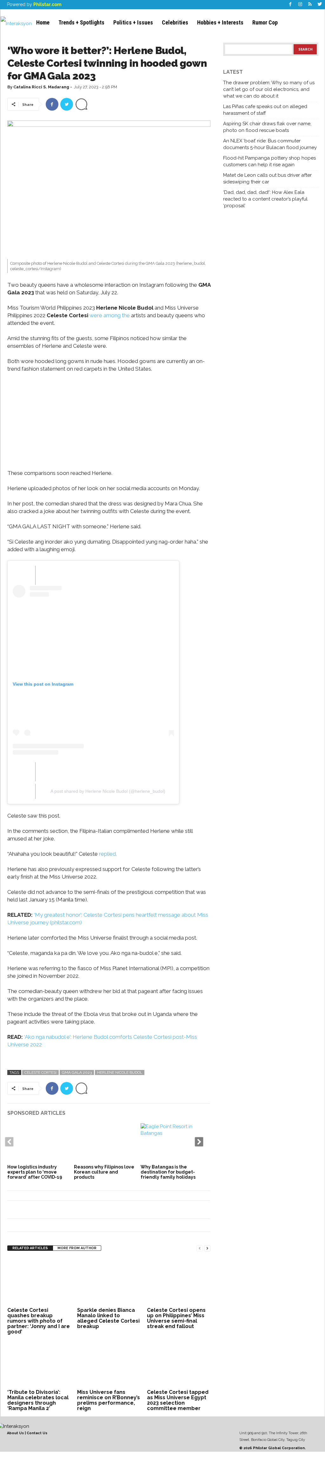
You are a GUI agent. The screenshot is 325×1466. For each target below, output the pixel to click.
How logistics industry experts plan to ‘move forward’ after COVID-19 (34, 1172)
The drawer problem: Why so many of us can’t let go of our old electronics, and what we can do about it (269, 89)
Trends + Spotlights (81, 22)
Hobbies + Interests (220, 22)
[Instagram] (300, 4)
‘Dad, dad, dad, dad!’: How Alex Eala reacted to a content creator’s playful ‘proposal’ (265, 199)
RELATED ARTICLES (30, 1248)
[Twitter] (320, 4)
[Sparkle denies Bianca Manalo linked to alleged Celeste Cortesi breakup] (109, 1281)
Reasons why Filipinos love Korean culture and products (104, 1172)
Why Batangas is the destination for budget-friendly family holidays (168, 1172)
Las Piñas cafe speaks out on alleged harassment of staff (265, 110)
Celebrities (175, 22)
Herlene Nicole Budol (119, 1072)
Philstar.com (47, 4)
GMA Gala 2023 (77, 1072)
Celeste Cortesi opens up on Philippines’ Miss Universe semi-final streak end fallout (176, 1318)
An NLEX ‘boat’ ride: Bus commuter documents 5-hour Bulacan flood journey (270, 144)
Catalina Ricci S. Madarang (41, 87)
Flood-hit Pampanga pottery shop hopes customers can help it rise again (269, 161)
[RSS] (310, 4)
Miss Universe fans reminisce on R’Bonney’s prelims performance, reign (108, 1400)
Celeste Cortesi (40, 1072)
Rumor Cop (265, 22)
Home (43, 22)
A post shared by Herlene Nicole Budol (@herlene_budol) (107, 791)
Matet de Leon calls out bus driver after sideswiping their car (267, 178)
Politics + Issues (133, 22)
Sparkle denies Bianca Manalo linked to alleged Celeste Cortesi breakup (108, 1318)
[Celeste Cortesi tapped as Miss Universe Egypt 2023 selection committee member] (178, 1363)
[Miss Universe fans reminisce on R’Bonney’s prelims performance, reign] (109, 1363)
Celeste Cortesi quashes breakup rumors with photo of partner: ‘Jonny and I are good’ (38, 1321)
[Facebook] (290, 4)
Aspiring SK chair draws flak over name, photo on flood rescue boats (267, 127)
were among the (110, 315)
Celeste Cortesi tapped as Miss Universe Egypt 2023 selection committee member (178, 1400)
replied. (109, 854)
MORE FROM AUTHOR (76, 1248)
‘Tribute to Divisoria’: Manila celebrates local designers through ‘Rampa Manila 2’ (38, 1400)
